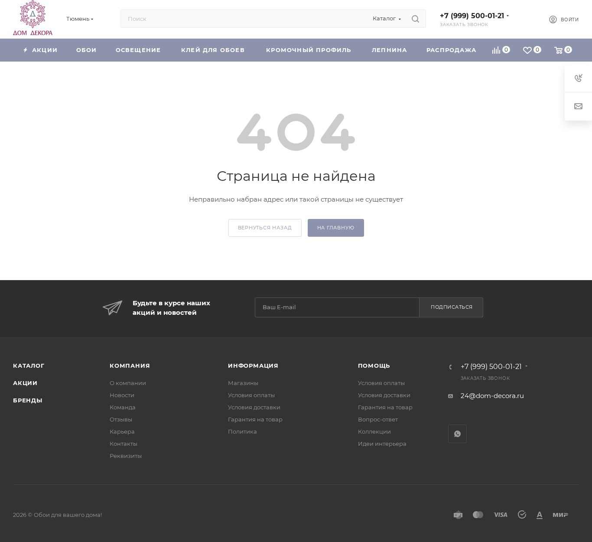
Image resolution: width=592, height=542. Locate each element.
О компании (128, 382)
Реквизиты (126, 455)
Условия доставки (254, 407)
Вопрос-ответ (378, 419)
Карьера (122, 431)
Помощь (374, 365)
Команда (123, 407)
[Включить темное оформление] (528, 19)
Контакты (123, 443)
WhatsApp (457, 433)
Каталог (29, 365)
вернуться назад (265, 228)
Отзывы (121, 419)
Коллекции (374, 431)
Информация (253, 365)
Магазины (243, 382)
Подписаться (452, 307)
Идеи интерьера (382, 443)
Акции (25, 382)
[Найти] (415, 19)
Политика (242, 431)
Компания (130, 365)
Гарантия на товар (255, 419)
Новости (122, 395)
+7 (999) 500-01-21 (472, 16)
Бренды (27, 400)
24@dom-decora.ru (492, 396)
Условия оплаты (251, 395)
